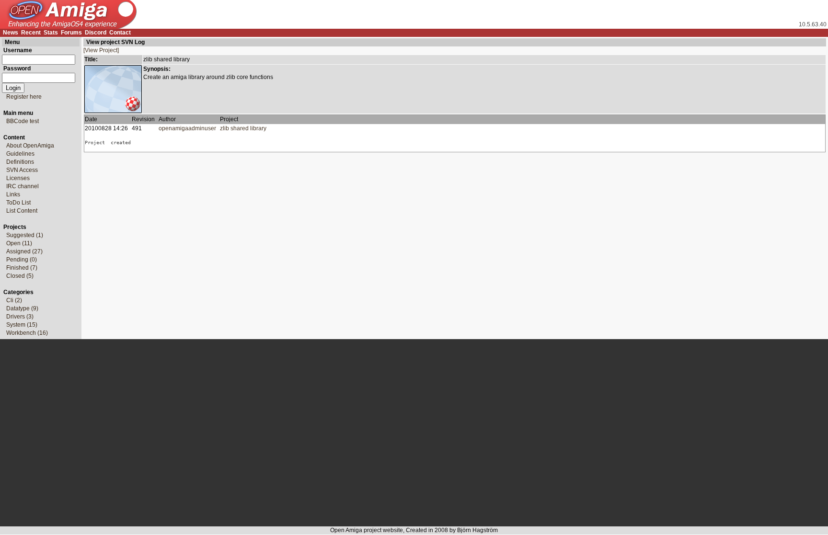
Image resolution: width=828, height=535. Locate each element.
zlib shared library (244, 128)
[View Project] (101, 50)
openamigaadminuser (187, 128)
